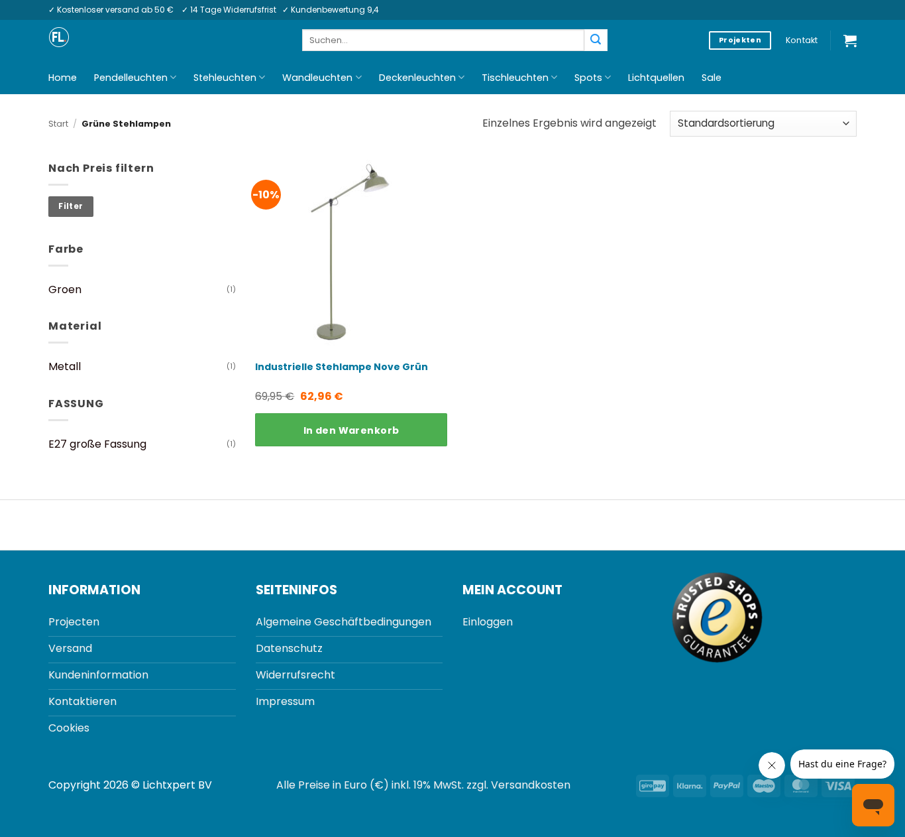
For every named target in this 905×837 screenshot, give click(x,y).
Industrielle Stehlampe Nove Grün (341, 367)
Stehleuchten (224, 77)
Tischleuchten (515, 77)
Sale (711, 77)
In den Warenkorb (351, 430)
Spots (588, 77)
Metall (64, 366)
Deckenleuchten (417, 77)
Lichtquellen (656, 77)
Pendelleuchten (131, 77)
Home (62, 77)
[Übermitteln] (595, 40)
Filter (70, 206)
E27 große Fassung (97, 444)
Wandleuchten (317, 77)
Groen (64, 289)
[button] (850, 40)
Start (58, 123)
